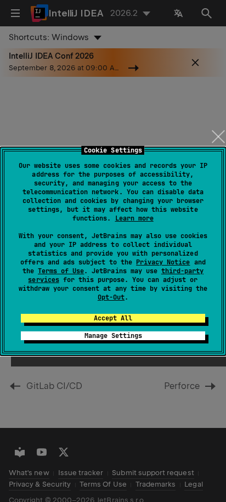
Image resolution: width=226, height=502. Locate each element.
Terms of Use (61, 271)
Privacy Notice (163, 262)
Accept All (113, 318)
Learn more (134, 218)
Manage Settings (113, 335)
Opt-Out (111, 297)
